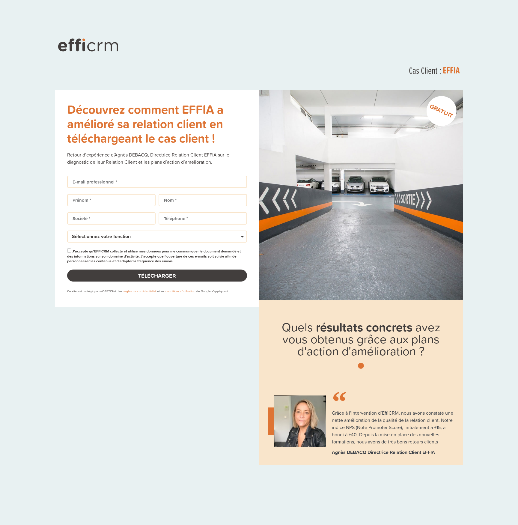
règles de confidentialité (140, 291)
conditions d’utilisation (180, 291)
